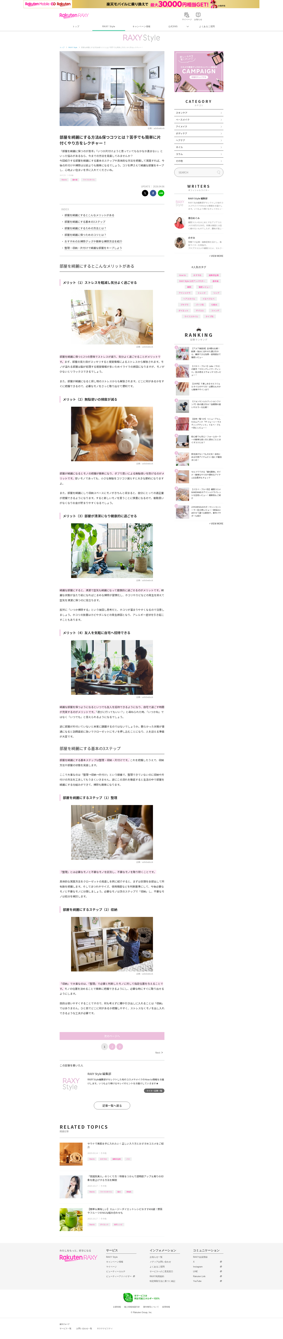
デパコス (200, 310)
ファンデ (215, 310)
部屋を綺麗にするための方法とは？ (85, 228)
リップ (216, 292)
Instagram (198, 1266)
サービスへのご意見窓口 (161, 1271)
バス (128, 1159)
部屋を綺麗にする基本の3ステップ (85, 222)
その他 (70, 175)
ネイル (179, 147)
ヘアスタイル (189, 298)
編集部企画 (117, 1159)
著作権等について (151, 1307)
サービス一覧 (65, 1328)
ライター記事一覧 (154, 1090)
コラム (179, 154)
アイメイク (181, 126)
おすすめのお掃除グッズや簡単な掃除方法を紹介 (93, 241)
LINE (195, 1271)
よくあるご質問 (207, 26)
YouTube (197, 1281)
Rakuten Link (199, 1276)
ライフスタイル (88, 179)
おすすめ (103, 1159)
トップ (76, 26)
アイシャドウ (184, 292)
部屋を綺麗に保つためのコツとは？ (85, 235)
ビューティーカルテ (115, 1271)
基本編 (74, 179)
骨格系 (128, 1191)
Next (159, 1052)
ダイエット (104, 1224)
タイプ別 (209, 316)
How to (64, 179)
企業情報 (117, 1307)
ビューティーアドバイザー (119, 1276)
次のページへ (112, 1036)
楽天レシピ (118, 1224)
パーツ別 (200, 304)
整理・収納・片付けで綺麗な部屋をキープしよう (93, 248)
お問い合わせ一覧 (84, 1328)
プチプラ (184, 304)
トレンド (202, 292)
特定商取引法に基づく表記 (162, 1281)
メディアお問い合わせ (160, 1262)
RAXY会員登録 (200, 1257)
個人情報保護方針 (132, 1307)
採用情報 (166, 1307)
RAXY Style (108, 26)
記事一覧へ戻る (112, 1105)
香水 (119, 1191)
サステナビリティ (105, 1328)
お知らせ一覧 (156, 1257)
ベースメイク (182, 119)
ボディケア (181, 133)
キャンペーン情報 (141, 26)
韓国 (189, 286)
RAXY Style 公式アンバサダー (192, 281)
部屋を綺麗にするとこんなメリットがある (89, 215)
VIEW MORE (216, 255)
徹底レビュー (204, 286)
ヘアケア (180, 140)
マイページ (111, 1266)
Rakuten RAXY (74, 15)
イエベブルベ (208, 298)
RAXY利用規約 (157, 1276)
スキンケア (181, 112)
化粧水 (214, 304)
